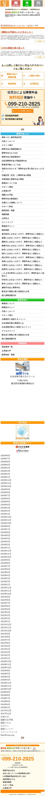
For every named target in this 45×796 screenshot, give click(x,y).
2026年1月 (5, 477)
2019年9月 (5, 692)
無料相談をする (9, 779)
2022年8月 (5, 600)
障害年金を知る (9, 770)
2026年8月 (5, 455)
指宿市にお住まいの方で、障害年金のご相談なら (22, 269)
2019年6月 (5, 701)
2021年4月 (5, 649)
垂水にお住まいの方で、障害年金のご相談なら (21, 284)
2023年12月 (6, 551)
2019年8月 (5, 695)
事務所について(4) (9, 183)
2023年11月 (6, 554)
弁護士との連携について (12, 203)
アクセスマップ (8, 331)
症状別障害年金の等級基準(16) (14, 161)
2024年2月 (5, 544)
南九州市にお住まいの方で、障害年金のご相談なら (23, 257)
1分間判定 (34, 84)
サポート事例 (7, 187)
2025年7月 (5, 495)
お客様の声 (6, 191)
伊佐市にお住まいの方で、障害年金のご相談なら (22, 280)
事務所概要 (7, 782)
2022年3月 (5, 615)
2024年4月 (5, 538)
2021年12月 (6, 624)
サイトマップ (7, 222)
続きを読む (40, 41)
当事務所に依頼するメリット (14, 319)
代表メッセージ (8, 141)
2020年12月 (6, 661)
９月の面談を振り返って (13, 48)
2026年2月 (5, 474)
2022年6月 (5, 606)
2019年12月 (6, 683)
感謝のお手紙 (7, 195)
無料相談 (5, 230)
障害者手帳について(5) (11, 165)
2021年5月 (5, 646)
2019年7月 (5, 698)
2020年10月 (6, 667)
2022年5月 (5, 609)
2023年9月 (5, 560)
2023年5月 (5, 572)
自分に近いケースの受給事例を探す (17, 773)
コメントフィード (9, 732)
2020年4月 (5, 677)
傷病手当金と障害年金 (11, 287)
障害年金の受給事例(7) (11, 157)
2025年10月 (6, 486)
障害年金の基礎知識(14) (11, 149)
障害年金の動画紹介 (10, 199)
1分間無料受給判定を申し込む (14, 776)
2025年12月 (6, 480)
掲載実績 (5, 214)
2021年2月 (5, 655)
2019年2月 (5, 707)
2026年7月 (5, 458)
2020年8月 (5, 670)
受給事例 (12, 84)
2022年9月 (5, 597)
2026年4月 (5, 468)
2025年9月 (5, 489)
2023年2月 (5, 581)
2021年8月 (5, 637)
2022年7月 (5, 603)
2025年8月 (5, 492)
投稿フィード (7, 729)
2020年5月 (5, 673)
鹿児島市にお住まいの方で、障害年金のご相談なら (23, 234)
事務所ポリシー (8, 226)
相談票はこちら (22, 791)
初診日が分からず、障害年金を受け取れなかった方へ (23, 170)
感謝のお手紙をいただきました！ (17, 32)
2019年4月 (5, 704)
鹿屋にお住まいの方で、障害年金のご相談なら (21, 238)
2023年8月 (5, 563)
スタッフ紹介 (7, 145)
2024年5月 (5, 535)
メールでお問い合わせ (23, 111)
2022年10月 (6, 594)
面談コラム (6, 723)
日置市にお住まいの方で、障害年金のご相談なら (22, 265)
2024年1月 (5, 548)
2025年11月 (6, 483)
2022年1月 (5, 621)
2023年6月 (5, 569)
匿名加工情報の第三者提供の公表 (15, 291)
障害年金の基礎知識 (12, 75)
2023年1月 (5, 584)
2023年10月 (6, 557)
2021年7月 (5, 640)
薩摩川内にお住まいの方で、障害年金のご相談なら (23, 246)
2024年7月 (5, 529)
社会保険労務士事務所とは (13, 323)
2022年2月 (5, 618)
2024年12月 (6, 517)
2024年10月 (6, 523)
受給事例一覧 (7, 347)
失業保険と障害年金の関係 (13, 179)
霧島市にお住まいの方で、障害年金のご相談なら (22, 242)
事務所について (8, 303)
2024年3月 (5, 541)
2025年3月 (5, 508)
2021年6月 (5, 643)
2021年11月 (6, 627)
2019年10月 (6, 689)
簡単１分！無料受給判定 (12, 137)
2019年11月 (6, 686)
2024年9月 (5, 526)
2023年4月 (5, 575)
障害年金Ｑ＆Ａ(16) (9, 153)
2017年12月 (6, 710)
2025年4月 (5, 504)
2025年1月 (5, 514)
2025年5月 (5, 501)
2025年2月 (5, 511)
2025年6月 (5, 498)
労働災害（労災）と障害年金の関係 (16, 175)
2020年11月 (6, 664)
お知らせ (5, 716)
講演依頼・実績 (8, 210)
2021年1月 (5, 658)
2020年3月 (5, 680)
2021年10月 (6, 630)
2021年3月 (5, 652)
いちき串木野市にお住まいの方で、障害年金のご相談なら (23, 274)
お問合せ (5, 218)
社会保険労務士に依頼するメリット (16, 327)
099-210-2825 (24, 104)
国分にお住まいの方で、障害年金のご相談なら (21, 253)
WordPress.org (7, 735)
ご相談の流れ (34, 75)
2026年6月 (5, 461)
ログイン (5, 726)
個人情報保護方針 (9, 295)
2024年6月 (5, 532)
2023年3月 (5, 578)
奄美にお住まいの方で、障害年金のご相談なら (21, 261)
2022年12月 (6, 587)
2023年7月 (5, 566)
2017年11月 (6, 713)
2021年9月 (5, 634)
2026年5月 (5, 465)
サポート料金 (7, 206)
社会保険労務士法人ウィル (22, 376)
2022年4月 (5, 612)
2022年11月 (6, 591)
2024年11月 (6, 520)
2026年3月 (5, 471)
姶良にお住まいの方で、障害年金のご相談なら (21, 250)
